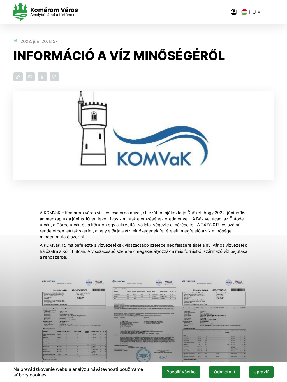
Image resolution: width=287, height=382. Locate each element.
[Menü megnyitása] (270, 12)
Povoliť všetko (181, 371)
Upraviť (261, 371)
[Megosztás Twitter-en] (54, 76)
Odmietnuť (224, 371)
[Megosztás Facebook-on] (42, 76)
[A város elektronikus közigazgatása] (234, 12)
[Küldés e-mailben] (30, 76)
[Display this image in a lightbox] (73, 327)
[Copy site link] (18, 76)
